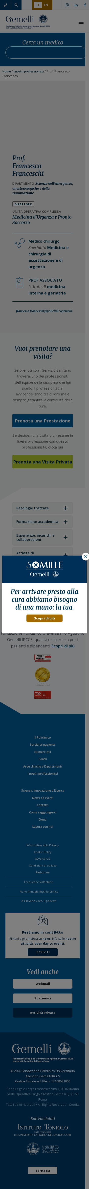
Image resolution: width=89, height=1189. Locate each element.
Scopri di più (44, 618)
